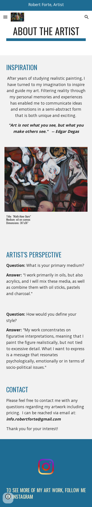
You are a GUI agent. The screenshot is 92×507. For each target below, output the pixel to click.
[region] (46, 5)
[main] (46, 33)
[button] (5, 17)
